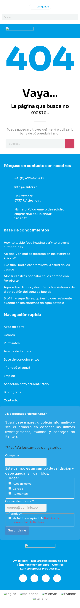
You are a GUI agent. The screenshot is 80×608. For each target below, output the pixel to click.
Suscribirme (17, 530)
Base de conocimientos (21, 359)
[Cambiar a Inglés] (10, 594)
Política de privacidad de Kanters (36, 520)
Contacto (11, 400)
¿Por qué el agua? (17, 368)
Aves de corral (14, 327)
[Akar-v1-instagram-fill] (34, 578)
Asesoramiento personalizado (26, 384)
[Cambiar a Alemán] (49, 594)
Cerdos (9, 335)
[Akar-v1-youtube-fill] (57, 578)
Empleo (9, 376)
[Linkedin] (46, 578)
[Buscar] (75, 17)
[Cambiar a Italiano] (40, 598)
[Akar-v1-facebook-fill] (23, 578)
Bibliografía (12, 392)
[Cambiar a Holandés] (29, 594)
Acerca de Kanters (17, 351)
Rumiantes (12, 343)
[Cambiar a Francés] (68, 594)
